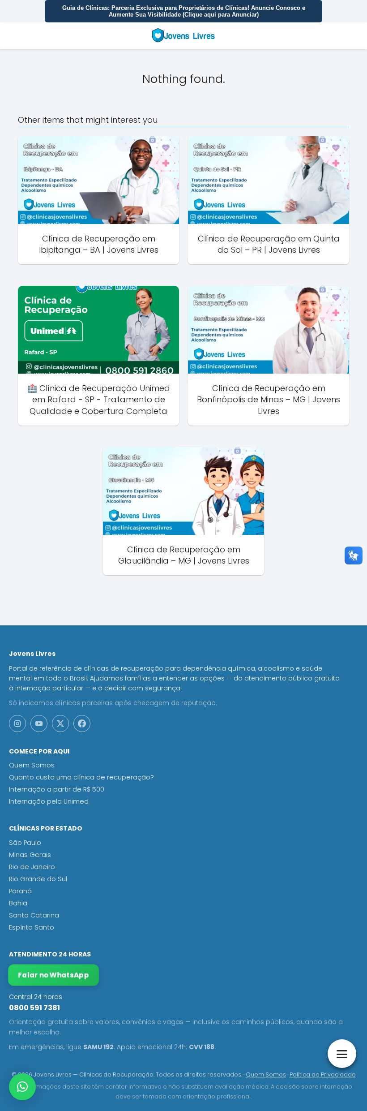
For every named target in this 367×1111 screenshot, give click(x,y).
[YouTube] (38, 723)
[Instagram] (17, 723)
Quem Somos (32, 765)
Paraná (20, 891)
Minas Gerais (30, 854)
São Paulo (25, 842)
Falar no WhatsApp (53, 975)
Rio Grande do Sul (38, 878)
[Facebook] (81, 723)
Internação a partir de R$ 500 (56, 789)
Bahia (18, 903)
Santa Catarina (34, 915)
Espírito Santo (31, 927)
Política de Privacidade (323, 1074)
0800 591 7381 (34, 1008)
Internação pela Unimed (49, 801)
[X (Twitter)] (60, 723)
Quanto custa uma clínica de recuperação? (81, 777)
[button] (22, 1086)
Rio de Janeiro (32, 866)
